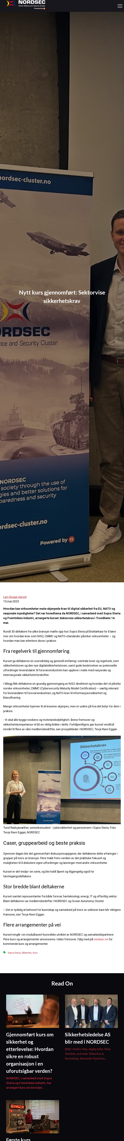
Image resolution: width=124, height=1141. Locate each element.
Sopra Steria (14, 952)
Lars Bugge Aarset (15, 597)
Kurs (35, 952)
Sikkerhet (26, 952)
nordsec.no (101, 939)
